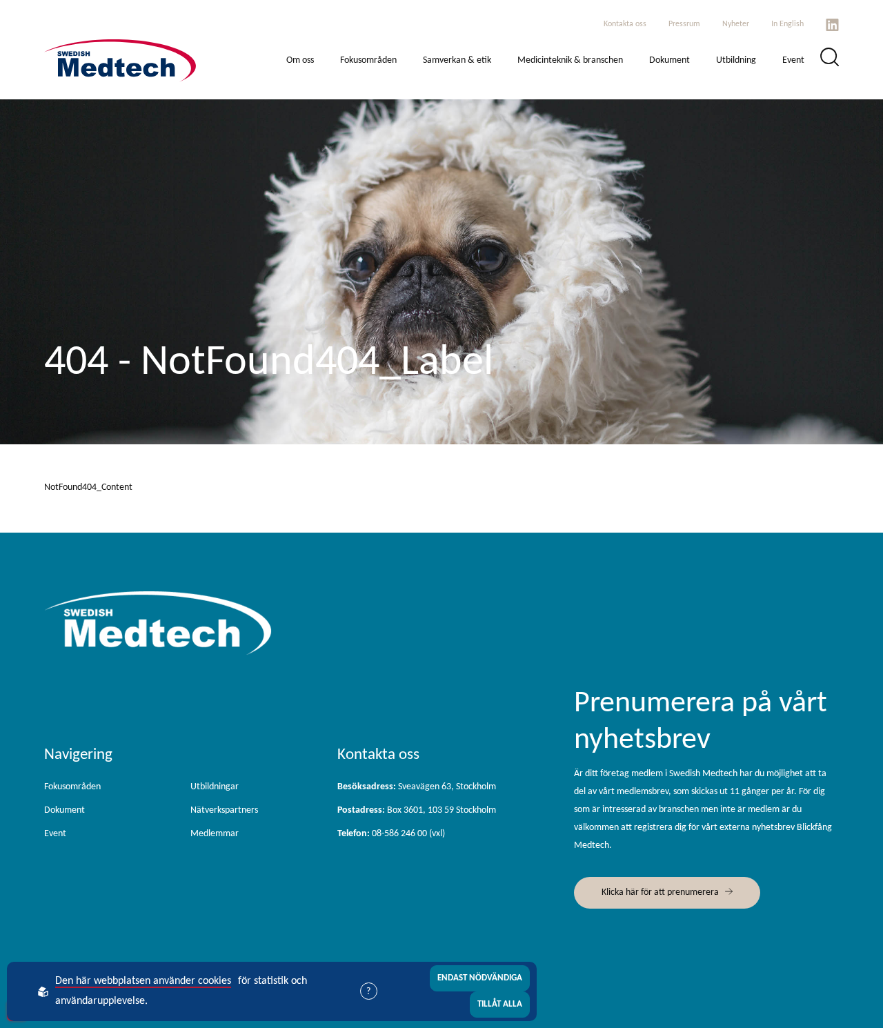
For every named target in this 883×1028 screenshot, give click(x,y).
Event (793, 60)
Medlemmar (214, 834)
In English (787, 24)
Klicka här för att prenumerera (660, 892)
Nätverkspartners (224, 810)
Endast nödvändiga (479, 977)
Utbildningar (214, 787)
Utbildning (736, 60)
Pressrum (684, 24)
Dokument (669, 60)
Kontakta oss (625, 24)
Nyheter (735, 24)
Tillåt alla (499, 1004)
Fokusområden (368, 60)
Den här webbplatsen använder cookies (143, 981)
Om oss (300, 60)
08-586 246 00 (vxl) (391, 834)
